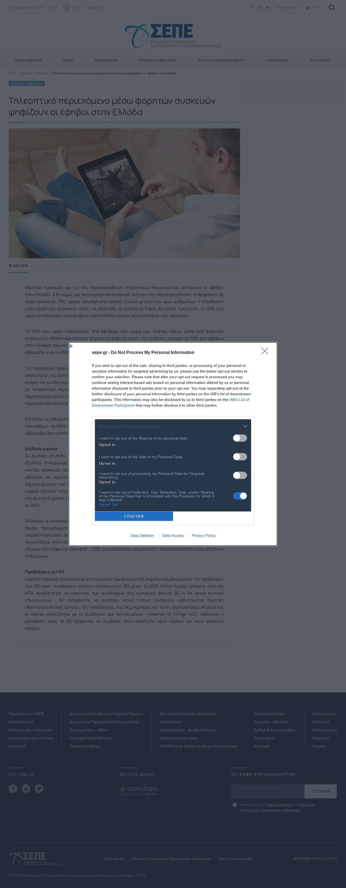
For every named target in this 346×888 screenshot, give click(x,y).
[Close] (266, 353)
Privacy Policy (203, 535)
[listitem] (173, 426)
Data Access (173, 535)
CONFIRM (134, 516)
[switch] (240, 438)
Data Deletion (142, 535)
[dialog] (173, 444)
